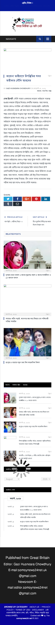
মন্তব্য (25, 384)
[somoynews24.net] (27, 24)
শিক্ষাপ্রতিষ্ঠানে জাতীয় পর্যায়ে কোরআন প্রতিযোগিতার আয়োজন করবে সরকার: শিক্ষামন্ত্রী (34, 442)
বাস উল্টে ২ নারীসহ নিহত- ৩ (13, 221)
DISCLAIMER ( (39, 610)
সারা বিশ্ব (45, 91)
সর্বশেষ (7, 384)
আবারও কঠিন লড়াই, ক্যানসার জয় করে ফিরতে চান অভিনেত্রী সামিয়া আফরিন (28, 6)
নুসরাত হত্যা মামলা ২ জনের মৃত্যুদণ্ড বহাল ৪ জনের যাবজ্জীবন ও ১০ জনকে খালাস (34, 399)
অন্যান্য (39, 91)
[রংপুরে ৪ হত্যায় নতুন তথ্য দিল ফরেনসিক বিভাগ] (27, 343)
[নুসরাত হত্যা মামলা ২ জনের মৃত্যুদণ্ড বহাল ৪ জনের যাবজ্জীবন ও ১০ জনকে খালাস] (27, 256)
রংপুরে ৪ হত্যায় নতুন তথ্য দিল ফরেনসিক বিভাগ (23, 362)
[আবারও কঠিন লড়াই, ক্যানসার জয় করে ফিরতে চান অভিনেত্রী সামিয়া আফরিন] (27, 300)
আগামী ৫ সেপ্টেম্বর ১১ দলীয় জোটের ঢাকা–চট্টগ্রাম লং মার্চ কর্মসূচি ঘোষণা (34, 457)
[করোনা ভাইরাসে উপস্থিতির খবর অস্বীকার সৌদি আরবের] (27, 60)
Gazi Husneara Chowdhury (18, 88)
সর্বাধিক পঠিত (16, 384)
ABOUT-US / (35, 607)
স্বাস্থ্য (50, 91)
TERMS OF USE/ (24, 610)
